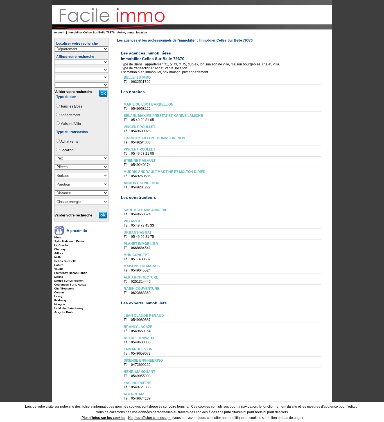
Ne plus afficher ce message (149, 418)
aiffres (58, 253)
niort (57, 237)
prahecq (60, 300)
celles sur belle (65, 261)
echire (58, 264)
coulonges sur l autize (70, 284)
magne (58, 276)
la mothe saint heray (68, 308)
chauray (60, 249)
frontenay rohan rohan (70, 272)
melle (58, 257)
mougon (59, 304)
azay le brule (63, 312)
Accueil (59, 32)
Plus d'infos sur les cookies (103, 418)
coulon (59, 292)
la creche (61, 245)
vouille (59, 268)
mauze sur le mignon (68, 280)
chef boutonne (64, 288)
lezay (58, 296)
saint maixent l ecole (69, 241)
